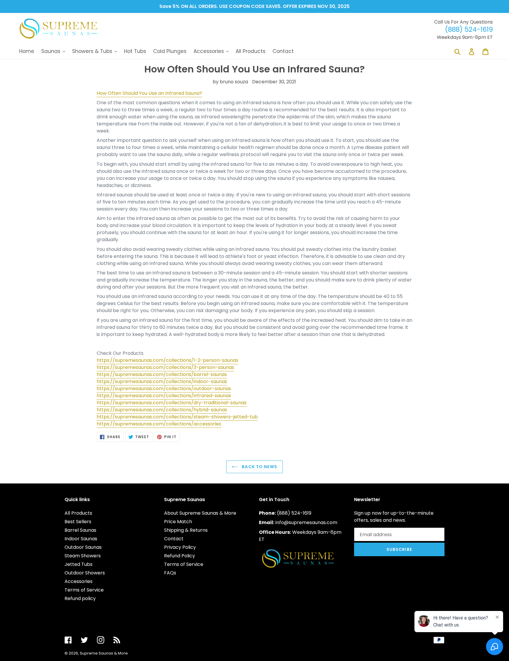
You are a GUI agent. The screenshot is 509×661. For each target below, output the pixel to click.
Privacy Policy (180, 547)
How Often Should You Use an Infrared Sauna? (149, 93)
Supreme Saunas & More (104, 653)
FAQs (170, 572)
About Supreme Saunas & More (200, 513)
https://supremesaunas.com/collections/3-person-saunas (165, 367)
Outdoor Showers (85, 572)
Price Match (178, 521)
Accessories (78, 581)
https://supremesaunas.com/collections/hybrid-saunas (162, 409)
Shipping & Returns (186, 530)
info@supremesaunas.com (306, 522)
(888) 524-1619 (294, 513)
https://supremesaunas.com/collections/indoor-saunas (162, 381)
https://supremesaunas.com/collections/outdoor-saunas (164, 388)
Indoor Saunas (81, 538)
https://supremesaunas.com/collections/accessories (159, 423)
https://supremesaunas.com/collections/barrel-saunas (162, 374)
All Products (78, 513)
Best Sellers (78, 521)
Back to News (259, 467)
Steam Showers (83, 555)
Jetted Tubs (78, 564)
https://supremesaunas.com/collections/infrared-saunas (164, 395)
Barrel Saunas (80, 530)
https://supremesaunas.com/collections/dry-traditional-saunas (172, 402)
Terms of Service (84, 590)
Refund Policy (179, 555)
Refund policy (80, 598)
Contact (174, 538)
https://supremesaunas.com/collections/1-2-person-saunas (167, 360)
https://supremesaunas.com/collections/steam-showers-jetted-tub (177, 416)
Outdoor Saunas (83, 547)
